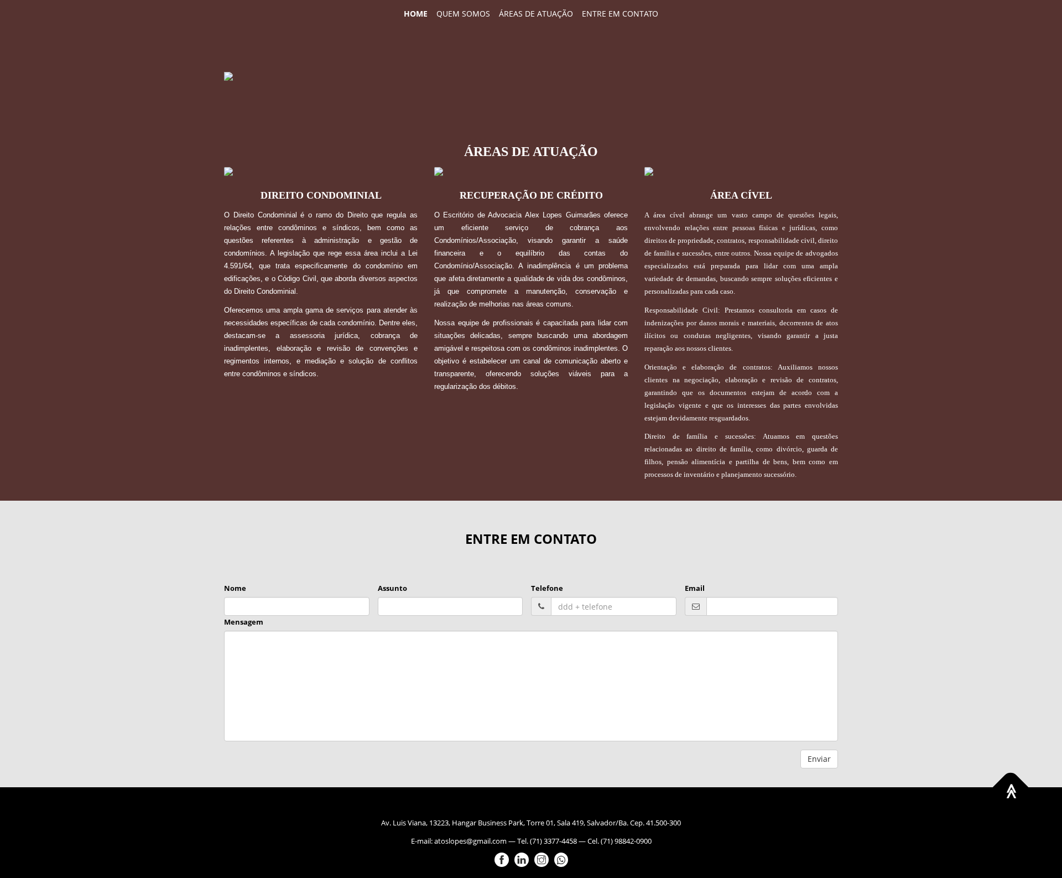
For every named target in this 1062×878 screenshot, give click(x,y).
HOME (416, 13)
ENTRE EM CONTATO (620, 13)
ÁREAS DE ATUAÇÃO (536, 13)
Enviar (819, 759)
